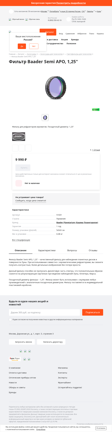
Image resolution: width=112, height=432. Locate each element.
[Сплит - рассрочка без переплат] (96, 109)
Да (22, 46)
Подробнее (40, 429)
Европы (90, 11)
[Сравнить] (22, 148)
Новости (13, 382)
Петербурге (54, 11)
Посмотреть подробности (71, 3)
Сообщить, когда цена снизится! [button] (30, 200)
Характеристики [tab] (46, 250)
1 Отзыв (96, 150)
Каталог (21, 54)
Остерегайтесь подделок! (70, 387)
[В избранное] (15, 148)
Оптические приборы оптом (22, 377)
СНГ (83, 11)
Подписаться (93, 312)
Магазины (63, 368)
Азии (99, 11)
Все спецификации (21, 240)
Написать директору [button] (53, 342)
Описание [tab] (20, 250)
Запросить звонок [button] (23, 342)
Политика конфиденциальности (90, 424)
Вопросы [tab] (72, 250)
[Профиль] (61, 30)
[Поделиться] (28, 148)
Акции (64, 39)
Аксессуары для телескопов (51, 54)
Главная (12, 54)
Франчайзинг (64, 382)
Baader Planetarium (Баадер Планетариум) (77, 222)
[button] (16, 19)
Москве (44, 11)
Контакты (62, 372)
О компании (14, 368)
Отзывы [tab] (93, 250)
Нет (34, 46)
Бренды (75, 39)
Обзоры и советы (17, 387)
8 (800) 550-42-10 (54, 20)
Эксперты (62, 377)
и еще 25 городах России (70, 11)
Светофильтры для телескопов (79, 54)
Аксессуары (31, 54)
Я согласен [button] (101, 428)
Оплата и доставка (48, 39)
